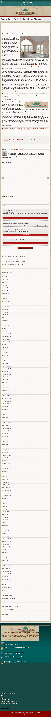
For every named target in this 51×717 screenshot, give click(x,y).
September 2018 (7, 495)
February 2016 (6, 565)
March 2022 (6, 420)
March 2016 (6, 563)
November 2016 (7, 541)
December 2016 (7, 538)
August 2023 (6, 376)
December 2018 (7, 490)
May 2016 (5, 557)
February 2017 (6, 533)
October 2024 (6, 339)
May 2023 (5, 385)
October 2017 (6, 511)
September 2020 (7, 455)
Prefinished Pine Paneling (16, 129)
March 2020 (6, 460)
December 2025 (7, 301)
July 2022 (5, 412)
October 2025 (6, 306)
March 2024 (6, 358)
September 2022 (7, 406)
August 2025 (6, 312)
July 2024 (5, 347)
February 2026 (6, 296)
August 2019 (6, 471)
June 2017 (5, 522)
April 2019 (5, 479)
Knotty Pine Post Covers (9, 598)
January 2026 (6, 298)
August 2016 (6, 549)
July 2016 (5, 552)
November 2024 (7, 336)
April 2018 (5, 509)
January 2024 (6, 363)
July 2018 (5, 501)
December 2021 (7, 428)
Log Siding (9, 129)
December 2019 (7, 466)
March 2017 (6, 530)
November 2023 (7, 368)
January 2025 (6, 331)
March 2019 (6, 482)
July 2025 (5, 314)
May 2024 (5, 352)
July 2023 (5, 379)
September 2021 (7, 436)
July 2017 (5, 519)
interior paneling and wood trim (11, 93)
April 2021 (5, 447)
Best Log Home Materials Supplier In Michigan (14, 261)
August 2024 (6, 344)
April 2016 (5, 560)
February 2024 (6, 360)
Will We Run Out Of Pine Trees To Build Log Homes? (15, 267)
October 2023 (6, 371)
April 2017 (5, 528)
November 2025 (7, 304)
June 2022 (5, 414)
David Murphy (5, 128)
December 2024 (7, 333)
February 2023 (6, 393)
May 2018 (5, 506)
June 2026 (5, 285)
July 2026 (5, 282)
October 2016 (6, 544)
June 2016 (5, 555)
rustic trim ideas (36, 64)
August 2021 (6, 439)
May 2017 (5, 525)
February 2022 (6, 422)
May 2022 (5, 417)
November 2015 (7, 573)
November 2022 (7, 401)
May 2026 (5, 287)
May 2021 (5, 444)
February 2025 (6, 328)
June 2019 (5, 476)
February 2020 (6, 463)
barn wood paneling (19, 128)
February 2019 (6, 484)
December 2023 (7, 366)
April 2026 (5, 290)
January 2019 (6, 487)
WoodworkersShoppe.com (20, 712)
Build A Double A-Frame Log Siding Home (13, 264)
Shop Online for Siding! (25, 248)
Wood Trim (4, 131)
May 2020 (5, 457)
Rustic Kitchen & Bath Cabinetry (27, 129)
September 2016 (7, 546)
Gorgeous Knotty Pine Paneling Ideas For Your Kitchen (16, 259)
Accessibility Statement (5, 708)
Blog (24, 128)
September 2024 (7, 341)
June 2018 (5, 503)
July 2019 (5, 474)
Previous (42, 26)
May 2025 (5, 320)
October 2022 (6, 403)
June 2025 (5, 317)
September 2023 (7, 374)
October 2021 (6, 433)
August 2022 (6, 409)
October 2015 (6, 576)
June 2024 (5, 350)
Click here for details (25, 234)
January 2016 (6, 568)
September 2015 (7, 579)
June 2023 (5, 382)
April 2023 (5, 387)
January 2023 (6, 395)
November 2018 (7, 493)
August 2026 (6, 279)
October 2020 (6, 452)
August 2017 (6, 517)
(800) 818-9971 (27, 2)
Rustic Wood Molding (37, 129)
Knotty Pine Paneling (39, 128)
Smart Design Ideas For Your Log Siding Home (14, 256)
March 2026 (6, 293)
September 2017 (7, 514)
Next (47, 26)
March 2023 (6, 390)
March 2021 (6, 449)
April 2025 (5, 323)
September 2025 (7, 309)
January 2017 (6, 536)
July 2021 (5, 441)
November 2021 (7, 430)
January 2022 (6, 425)
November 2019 (7, 468)
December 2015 (7, 571)
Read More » (16, 644)
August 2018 (6, 498)
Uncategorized (43, 129)
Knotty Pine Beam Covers (30, 128)
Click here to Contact (25, 218)
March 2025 (6, 325)
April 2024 (5, 355)
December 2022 (7, 398)
